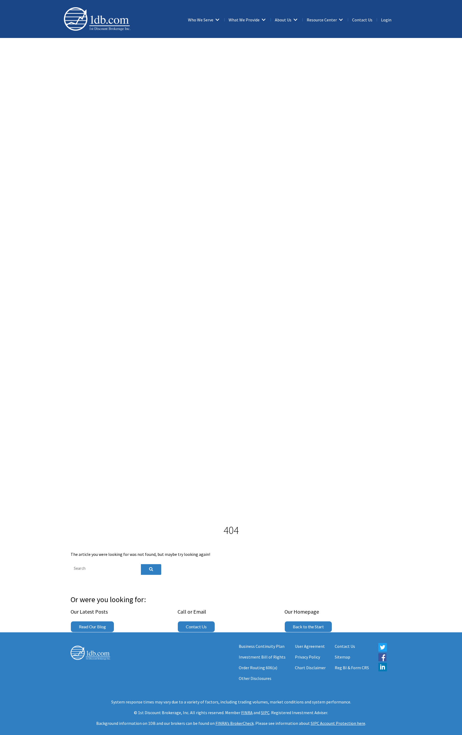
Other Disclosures (255, 678)
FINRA (247, 712)
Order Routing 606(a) (258, 667)
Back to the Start (308, 626)
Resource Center (322, 19)
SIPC (265, 712)
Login (386, 19)
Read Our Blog (92, 626)
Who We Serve (200, 19)
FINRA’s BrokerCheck (234, 723)
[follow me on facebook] (382, 659)
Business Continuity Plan (261, 646)
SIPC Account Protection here (338, 723)
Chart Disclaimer (310, 667)
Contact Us (362, 19)
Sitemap (342, 657)
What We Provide (244, 19)
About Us (283, 19)
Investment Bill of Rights (262, 657)
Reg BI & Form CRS (352, 667)
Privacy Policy (307, 657)
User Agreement (310, 646)
